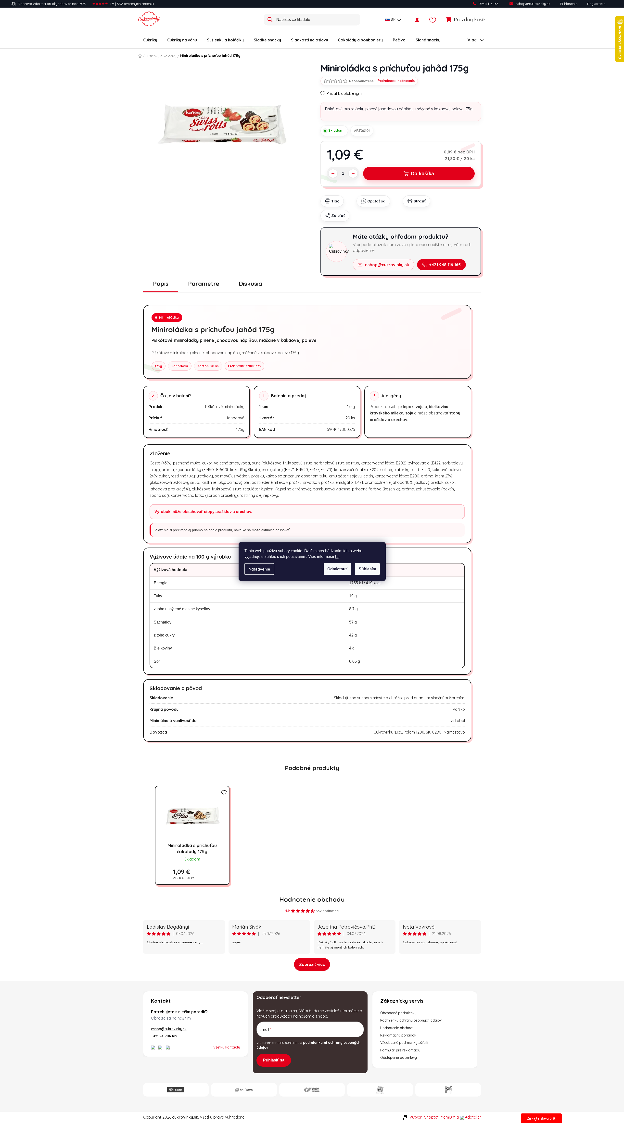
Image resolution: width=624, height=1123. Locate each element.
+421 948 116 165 (445, 264)
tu (337, 556)
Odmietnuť (337, 569)
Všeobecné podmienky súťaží (404, 1042)
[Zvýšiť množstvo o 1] (353, 173)
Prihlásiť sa (273, 1060)
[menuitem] (150, 40)
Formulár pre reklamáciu (400, 1050)
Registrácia (596, 3)
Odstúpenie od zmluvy (398, 1057)
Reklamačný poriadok (398, 1035)
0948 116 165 (488, 3)
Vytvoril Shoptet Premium (432, 1117)
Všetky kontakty (226, 1047)
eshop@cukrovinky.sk (532, 3)
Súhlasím (367, 569)
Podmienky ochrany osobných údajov (411, 1020)
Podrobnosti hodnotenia (396, 81)
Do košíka (422, 173)
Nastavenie (259, 569)
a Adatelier (469, 1117)
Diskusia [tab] (250, 283)
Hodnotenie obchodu (312, 899)
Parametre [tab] (203, 283)
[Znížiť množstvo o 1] (333, 173)
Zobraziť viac (312, 964)
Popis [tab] (160, 283)
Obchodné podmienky (398, 1013)
